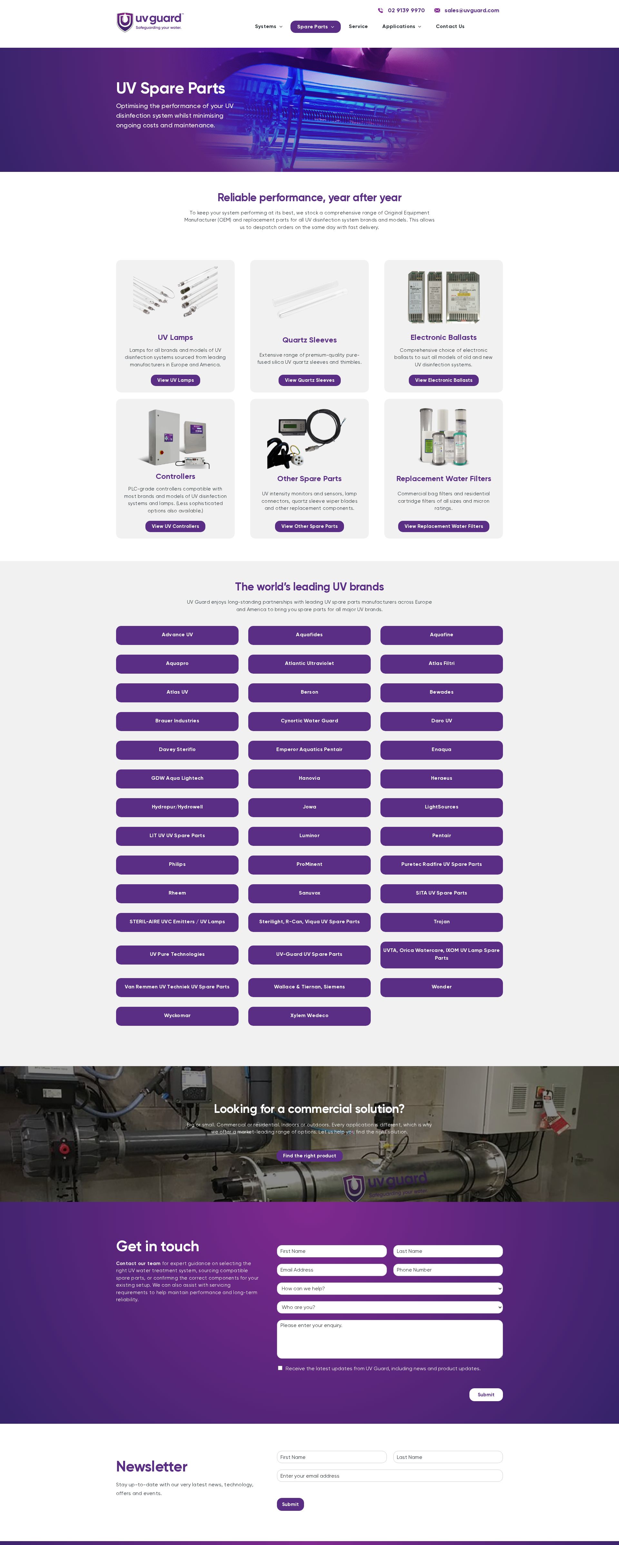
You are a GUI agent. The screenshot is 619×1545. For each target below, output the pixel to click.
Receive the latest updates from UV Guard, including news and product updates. (383, 1368)
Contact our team (138, 1263)
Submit (486, 1395)
